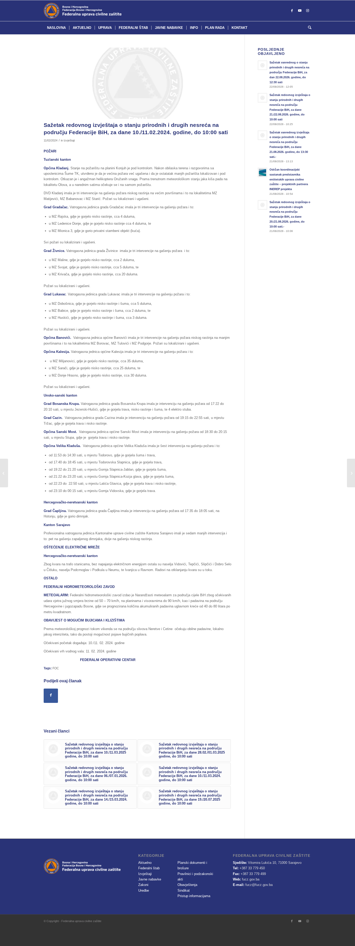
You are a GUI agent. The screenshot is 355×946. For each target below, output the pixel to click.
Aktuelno (145, 863)
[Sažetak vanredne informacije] (4, 473)
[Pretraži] (308, 27)
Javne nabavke (149, 879)
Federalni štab (149, 868)
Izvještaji (69, 140)
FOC (55, 668)
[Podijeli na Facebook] (51, 696)
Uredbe (143, 890)
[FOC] (138, 83)
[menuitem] (56, 27)
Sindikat (184, 890)
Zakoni (143, 885)
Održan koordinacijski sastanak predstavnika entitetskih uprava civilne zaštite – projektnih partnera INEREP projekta (288, 179)
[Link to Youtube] (300, 11)
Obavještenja (187, 885)
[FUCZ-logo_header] (96, 10)
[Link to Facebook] (292, 11)
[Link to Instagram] (307, 11)
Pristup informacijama (194, 896)
